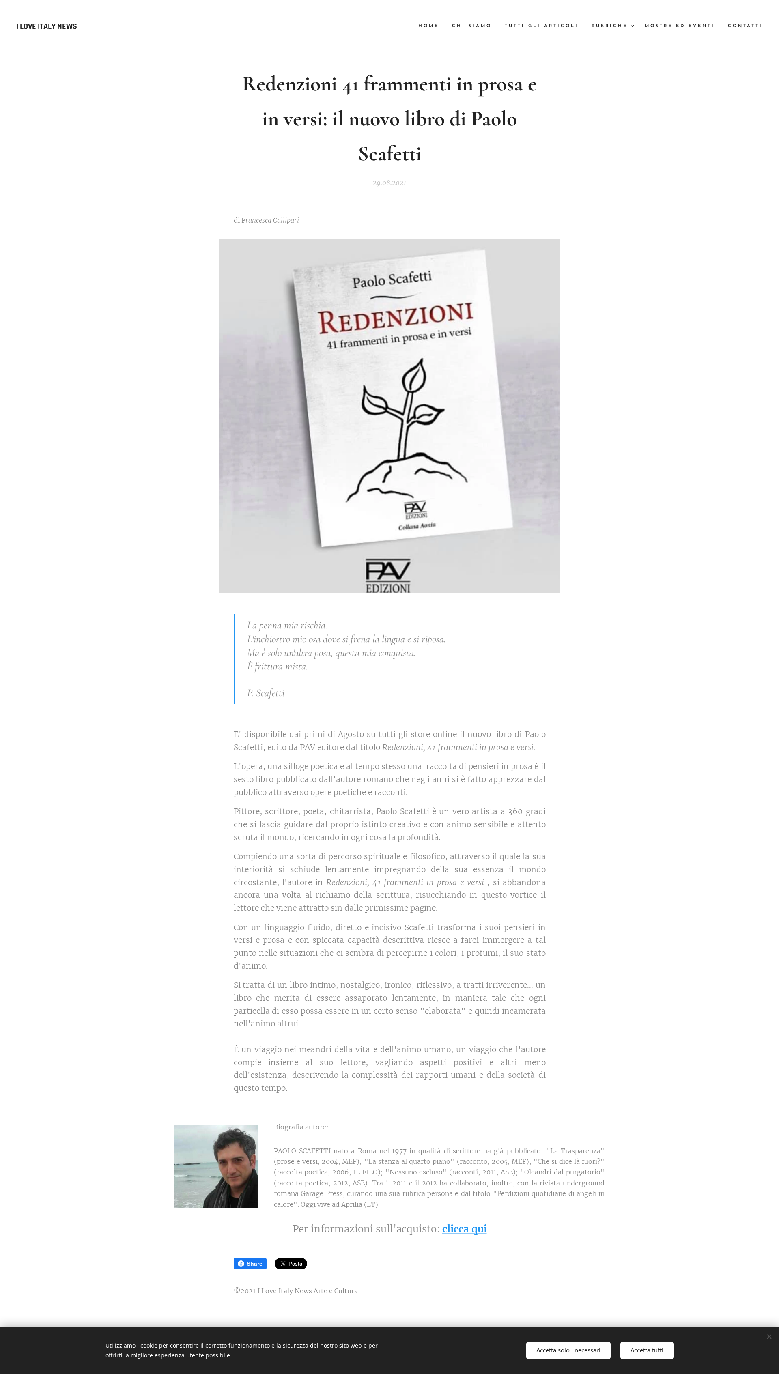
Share (255, 1263)
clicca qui (464, 1229)
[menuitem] (430, 26)
